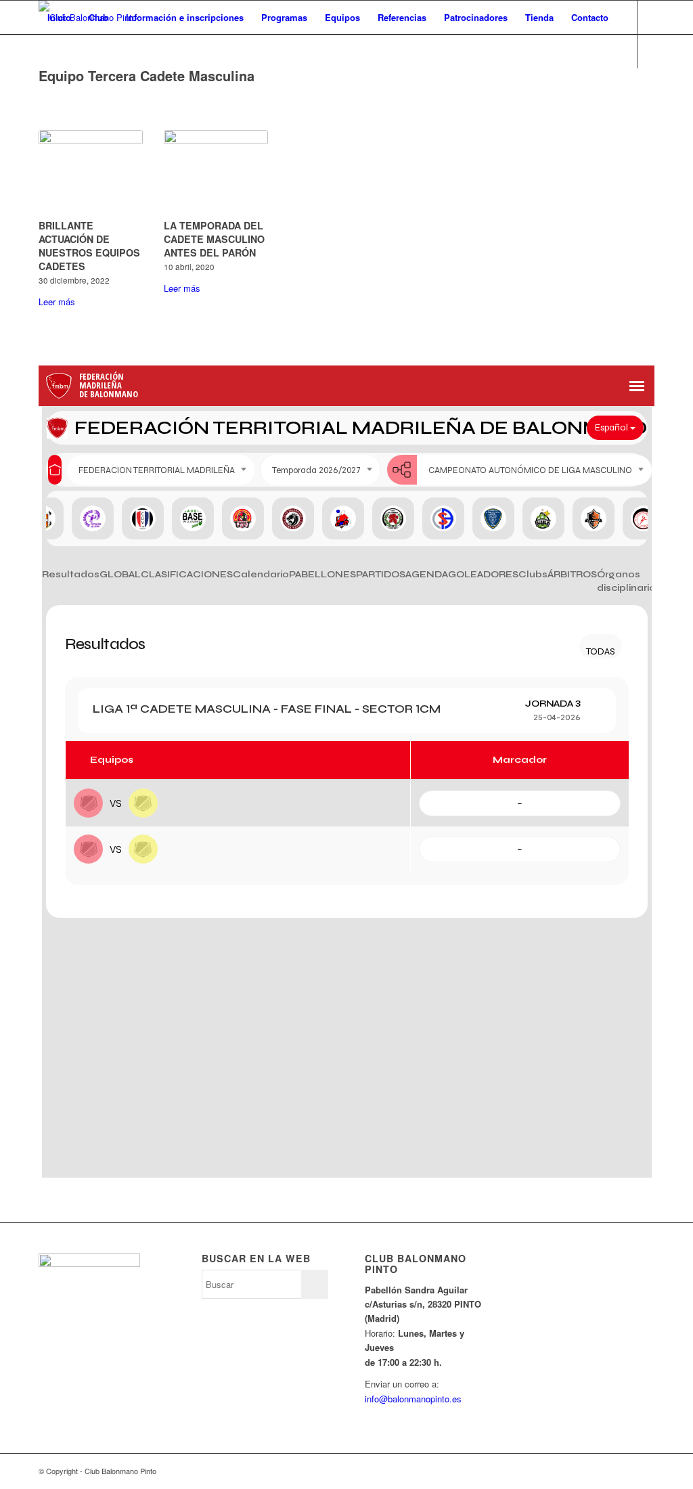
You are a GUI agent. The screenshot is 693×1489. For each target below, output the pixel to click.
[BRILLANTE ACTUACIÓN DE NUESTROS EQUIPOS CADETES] (91, 172)
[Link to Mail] (103, 84)
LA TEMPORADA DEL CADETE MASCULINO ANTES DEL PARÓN (214, 239)
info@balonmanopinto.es (413, 1398)
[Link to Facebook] (63, 84)
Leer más (57, 301)
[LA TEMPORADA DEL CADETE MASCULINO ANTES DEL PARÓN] (216, 172)
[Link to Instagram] (83, 84)
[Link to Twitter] (42, 84)
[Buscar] (52, 51)
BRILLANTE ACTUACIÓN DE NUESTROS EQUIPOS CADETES (89, 246)
